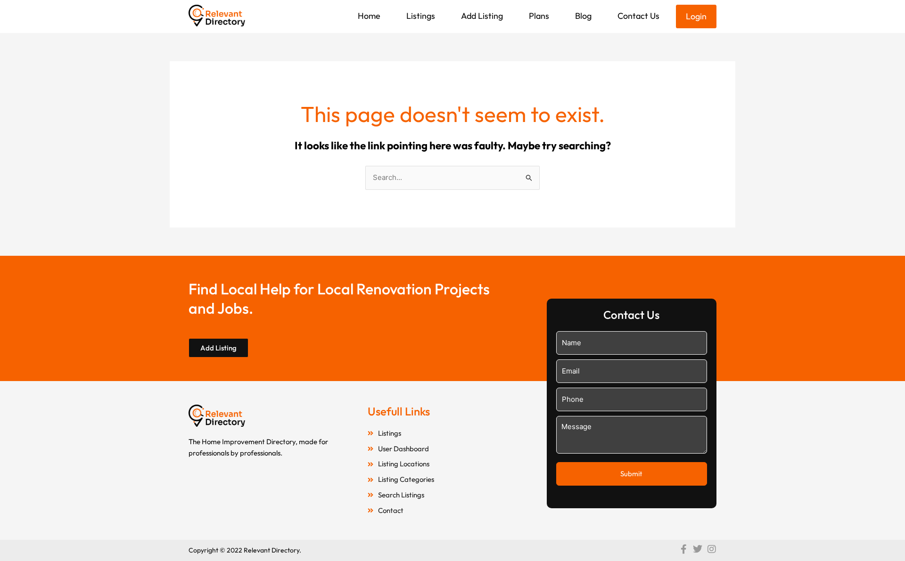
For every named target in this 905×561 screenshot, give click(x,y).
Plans (539, 15)
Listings (420, 15)
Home (369, 15)
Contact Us (638, 15)
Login (696, 16)
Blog (583, 15)
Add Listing (482, 15)
